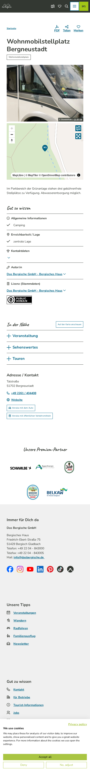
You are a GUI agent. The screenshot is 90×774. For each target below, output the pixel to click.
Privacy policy (77, 724)
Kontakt (18, 690)
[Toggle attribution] (78, 175)
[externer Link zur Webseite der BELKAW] (57, 492)
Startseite (11, 28)
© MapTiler (32, 175)
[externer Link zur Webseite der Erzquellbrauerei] (33, 492)
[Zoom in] (12, 128)
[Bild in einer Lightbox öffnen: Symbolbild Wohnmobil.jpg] (45, 93)
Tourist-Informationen (28, 705)
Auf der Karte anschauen (69, 324)
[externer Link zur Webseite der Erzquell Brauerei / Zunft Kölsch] (69, 468)
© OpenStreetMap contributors (57, 175)
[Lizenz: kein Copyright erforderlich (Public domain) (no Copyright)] (19, 303)
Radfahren (20, 628)
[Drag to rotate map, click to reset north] (12, 140)
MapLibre (18, 175)
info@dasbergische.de (29, 557)
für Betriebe (21, 697)
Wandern (19, 621)
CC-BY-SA (78, 119)
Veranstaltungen (24, 613)
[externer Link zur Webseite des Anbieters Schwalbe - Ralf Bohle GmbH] (21, 468)
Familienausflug (24, 636)
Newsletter (21, 644)
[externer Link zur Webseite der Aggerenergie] (45, 468)
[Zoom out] (12, 134)
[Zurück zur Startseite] (7, 6)
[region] (45, 151)
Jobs (16, 713)
